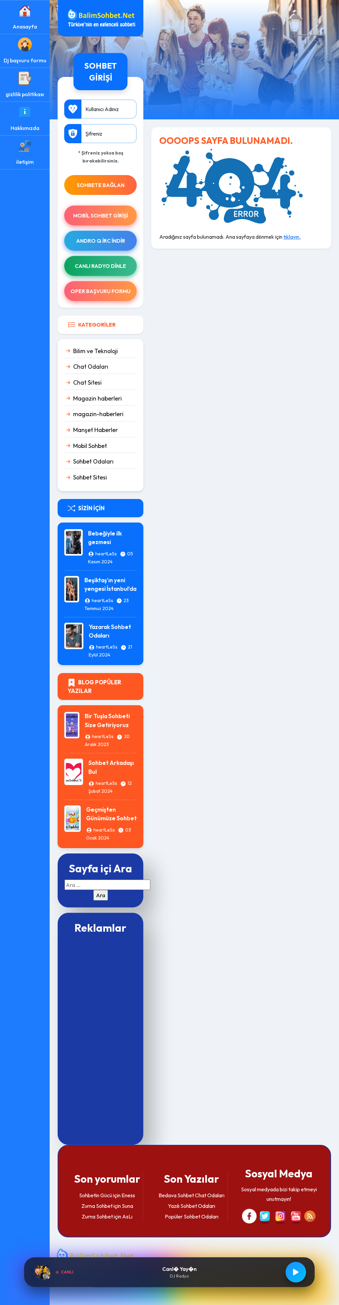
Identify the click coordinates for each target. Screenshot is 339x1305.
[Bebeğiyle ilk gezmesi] (73, 541)
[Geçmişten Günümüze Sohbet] (72, 818)
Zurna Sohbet (97, 1206)
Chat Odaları (90, 366)
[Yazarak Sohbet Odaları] (73, 635)
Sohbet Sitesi (90, 477)
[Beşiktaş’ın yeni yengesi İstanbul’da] (71, 588)
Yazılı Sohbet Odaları (191, 1206)
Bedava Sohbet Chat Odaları (191, 1195)
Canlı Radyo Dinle (100, 266)
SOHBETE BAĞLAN (100, 185)
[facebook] (249, 1215)
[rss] (309, 1215)
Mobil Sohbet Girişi (100, 215)
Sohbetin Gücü (95, 1195)
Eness (128, 1195)
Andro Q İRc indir (100, 240)
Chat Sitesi (87, 382)
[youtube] (296, 1215)
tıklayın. (292, 236)
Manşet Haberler (95, 430)
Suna (127, 1206)
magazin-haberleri (98, 414)
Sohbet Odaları (93, 461)
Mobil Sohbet (90, 446)
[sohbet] (101, 17)
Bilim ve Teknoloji (95, 351)
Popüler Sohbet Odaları (191, 1216)
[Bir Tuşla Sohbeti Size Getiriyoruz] (71, 724)
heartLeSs (106, 554)
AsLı (127, 1216)
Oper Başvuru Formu (100, 291)
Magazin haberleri (97, 398)
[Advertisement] (100, 1038)
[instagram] (280, 1215)
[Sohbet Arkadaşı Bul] (73, 771)
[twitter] (265, 1215)
